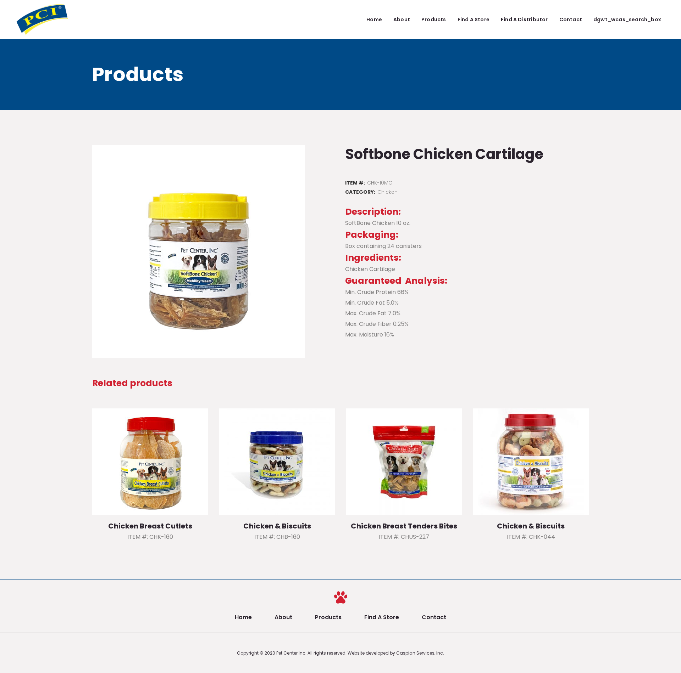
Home (243, 617)
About (283, 617)
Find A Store (381, 617)
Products (328, 617)
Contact (434, 617)
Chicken (387, 192)
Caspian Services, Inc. (420, 653)
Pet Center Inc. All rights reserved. (312, 653)
